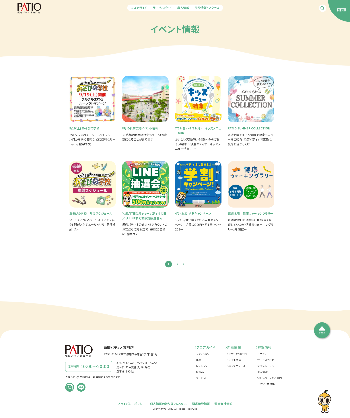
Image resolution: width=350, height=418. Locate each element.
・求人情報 (262, 372)
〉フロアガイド (205, 347)
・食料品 (199, 372)
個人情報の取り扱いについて (169, 403)
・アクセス (261, 354)
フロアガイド (139, 7)
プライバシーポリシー (131, 403)
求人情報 (183, 7)
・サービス (200, 378)
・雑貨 (198, 360)
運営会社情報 (223, 403)
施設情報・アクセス (207, 7)
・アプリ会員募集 (265, 384)
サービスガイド (162, 7)
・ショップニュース (235, 366)
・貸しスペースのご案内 (269, 378)
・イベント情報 (233, 360)
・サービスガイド (265, 360)
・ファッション (202, 354)
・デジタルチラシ (265, 366)
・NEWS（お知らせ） (236, 354)
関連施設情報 (201, 403)
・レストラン (201, 366)
